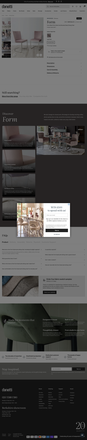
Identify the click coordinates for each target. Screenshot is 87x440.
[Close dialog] (68, 204)
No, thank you (57, 234)
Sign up (57, 230)
